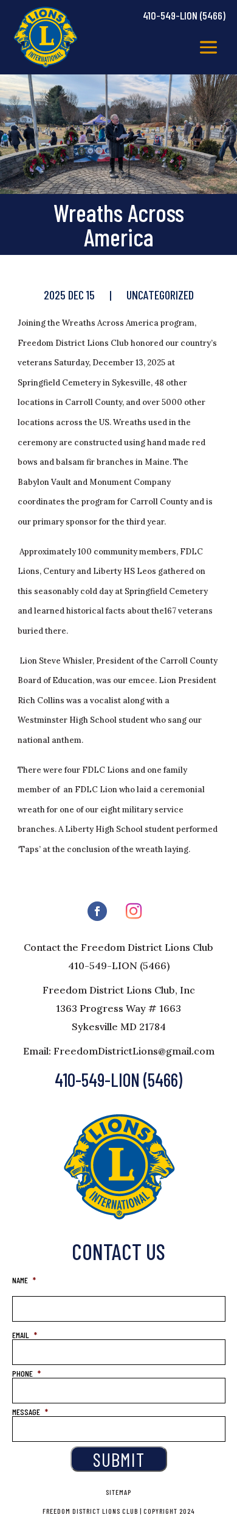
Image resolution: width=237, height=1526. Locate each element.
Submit (119, 1458)
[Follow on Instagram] (133, 911)
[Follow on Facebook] (97, 911)
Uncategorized (160, 294)
